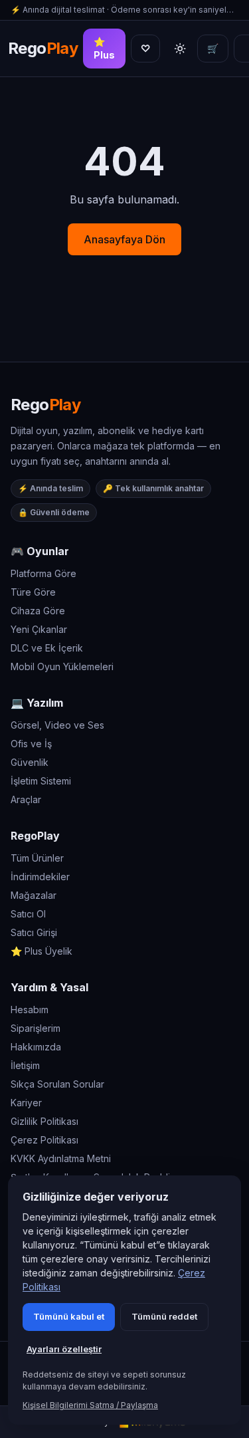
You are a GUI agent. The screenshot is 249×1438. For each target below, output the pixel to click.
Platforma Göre (43, 573)
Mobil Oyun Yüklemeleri (62, 666)
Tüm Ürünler (37, 858)
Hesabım (29, 1009)
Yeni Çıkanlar (39, 629)
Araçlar (26, 799)
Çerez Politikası (44, 1139)
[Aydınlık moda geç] (180, 48)
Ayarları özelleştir (64, 1349)
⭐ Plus (104, 48)
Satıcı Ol (28, 913)
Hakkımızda (36, 1046)
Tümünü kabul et (68, 1316)
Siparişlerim (35, 1028)
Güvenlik (29, 762)
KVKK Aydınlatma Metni (61, 1158)
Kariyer (26, 1102)
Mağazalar (33, 895)
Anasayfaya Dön (124, 239)
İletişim (25, 1065)
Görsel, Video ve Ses (57, 725)
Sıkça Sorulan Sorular (57, 1084)
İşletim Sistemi (41, 780)
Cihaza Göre (38, 610)
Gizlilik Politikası (44, 1121)
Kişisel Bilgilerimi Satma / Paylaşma (90, 1405)
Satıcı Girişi (34, 932)
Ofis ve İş (31, 743)
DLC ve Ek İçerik (47, 648)
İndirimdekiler (40, 876)
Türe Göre (33, 592)
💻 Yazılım (37, 702)
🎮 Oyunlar (40, 551)
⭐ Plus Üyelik (41, 951)
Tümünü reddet (164, 1316)
